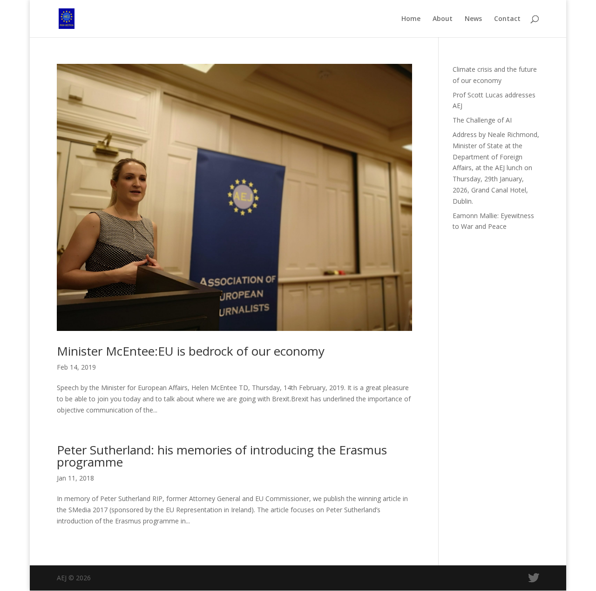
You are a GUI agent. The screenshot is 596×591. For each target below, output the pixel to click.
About (443, 19)
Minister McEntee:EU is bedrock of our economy (191, 351)
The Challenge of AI (482, 120)
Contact (507, 19)
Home (410, 19)
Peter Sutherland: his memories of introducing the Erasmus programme (222, 455)
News (473, 19)
